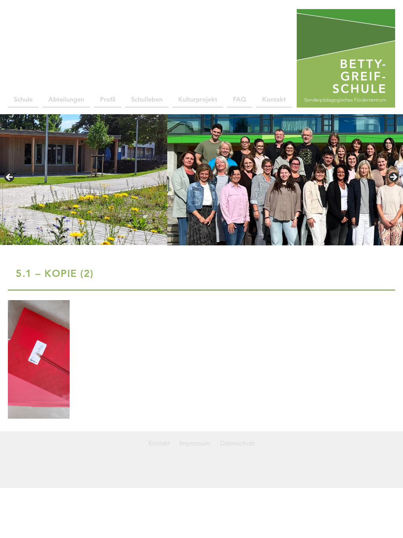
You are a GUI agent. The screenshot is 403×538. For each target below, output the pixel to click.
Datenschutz (237, 444)
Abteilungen (66, 100)
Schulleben (147, 100)
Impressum (195, 444)
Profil (107, 100)
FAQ (239, 100)
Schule (23, 100)
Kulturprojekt (197, 100)
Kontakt (274, 100)
